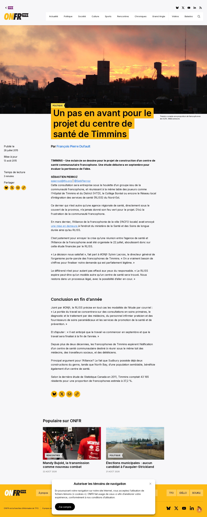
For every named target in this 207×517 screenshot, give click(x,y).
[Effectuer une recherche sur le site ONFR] (198, 16)
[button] (150, 483)
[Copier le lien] (23, 187)
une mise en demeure (64, 226)
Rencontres (123, 16)
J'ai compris (65, 507)
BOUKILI (196, 492)
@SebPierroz (82, 181)
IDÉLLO (183, 492)
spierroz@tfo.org (61, 181)
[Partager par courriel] (18, 187)
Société (82, 16)
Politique (68, 16)
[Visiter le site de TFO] (9, 8)
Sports (108, 16)
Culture (95, 16)
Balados (189, 16)
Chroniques (141, 16)
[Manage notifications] (199, 509)
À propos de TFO (49, 508)
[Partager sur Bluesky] (6, 187)
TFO (171, 492)
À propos (43, 492)
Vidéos (175, 16)
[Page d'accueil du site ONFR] (16, 16)
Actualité (53, 16)
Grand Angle (158, 16)
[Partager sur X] (12, 187)
